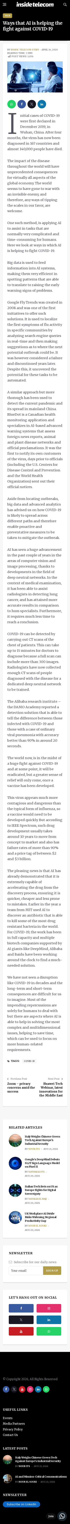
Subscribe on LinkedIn (21, 1504)
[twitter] (31, 104)
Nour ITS (34, 1149)
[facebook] (21, 104)
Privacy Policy (13, 1429)
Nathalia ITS (36, 1171)
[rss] (49, 1320)
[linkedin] (42, 104)
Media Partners (14, 1423)
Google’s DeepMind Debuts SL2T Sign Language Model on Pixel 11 (42, 1163)
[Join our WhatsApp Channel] (56, 1516)
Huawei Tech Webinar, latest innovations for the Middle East (51, 1089)
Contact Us (10, 1435)
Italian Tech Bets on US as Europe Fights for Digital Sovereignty (41, 1190)
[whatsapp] (11, 104)
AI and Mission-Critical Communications (41, 1476)
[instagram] (49, 1308)
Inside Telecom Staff (25, 49)
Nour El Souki (37, 1225)
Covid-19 (29, 1061)
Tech (7, 15)
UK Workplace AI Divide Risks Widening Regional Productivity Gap (40, 1217)
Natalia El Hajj (37, 1198)
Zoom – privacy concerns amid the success (21, 1087)
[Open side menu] (4, 4)
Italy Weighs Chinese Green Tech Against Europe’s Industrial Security (42, 1140)
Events (8, 1418)
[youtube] (21, 1331)
